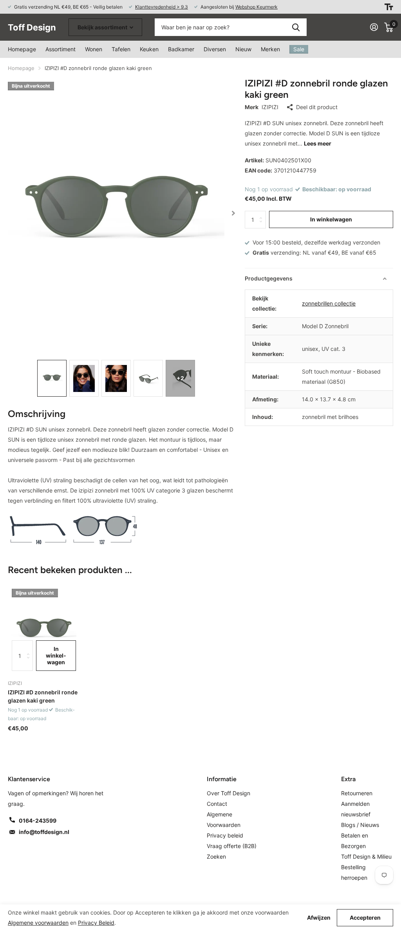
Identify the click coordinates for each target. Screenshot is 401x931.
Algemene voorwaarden (38, 922)
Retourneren (356, 793)
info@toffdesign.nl (44, 832)
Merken (270, 49)
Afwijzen (319, 918)
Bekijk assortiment (103, 27)
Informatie (222, 779)
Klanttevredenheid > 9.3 (161, 7)
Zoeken (296, 27)
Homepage (22, 49)
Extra (348, 779)
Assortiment (60, 49)
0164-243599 (37, 820)
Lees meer (317, 143)
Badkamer (181, 49)
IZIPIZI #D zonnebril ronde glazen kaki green (43, 696)
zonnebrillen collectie (329, 303)
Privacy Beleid (96, 922)
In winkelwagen (331, 219)
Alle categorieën (93, 49)
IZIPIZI (270, 107)
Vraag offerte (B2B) (231, 846)
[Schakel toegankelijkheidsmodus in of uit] (389, 7)
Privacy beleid (225, 835)
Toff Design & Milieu (366, 856)
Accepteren (365, 917)
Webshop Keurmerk (256, 7)
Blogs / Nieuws (360, 824)
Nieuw (243, 49)
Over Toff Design (228, 793)
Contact (217, 803)
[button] (233, 213)
